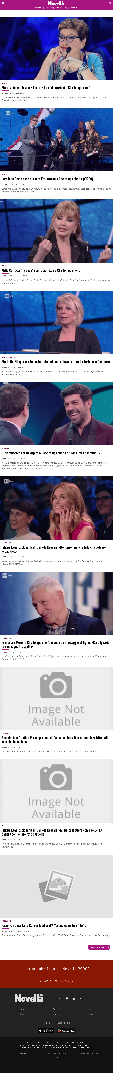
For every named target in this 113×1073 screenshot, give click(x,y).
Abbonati (74, 8)
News (22, 1009)
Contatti (23, 1053)
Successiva (99, 947)
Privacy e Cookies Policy (56, 1053)
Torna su (56, 1057)
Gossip (23, 1014)
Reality (56, 1009)
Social (90, 1009)
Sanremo (39, 8)
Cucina (90, 1014)
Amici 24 (49, 8)
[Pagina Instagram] (109, 3)
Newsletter (61, 8)
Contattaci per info (57, 980)
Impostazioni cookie (90, 1053)
